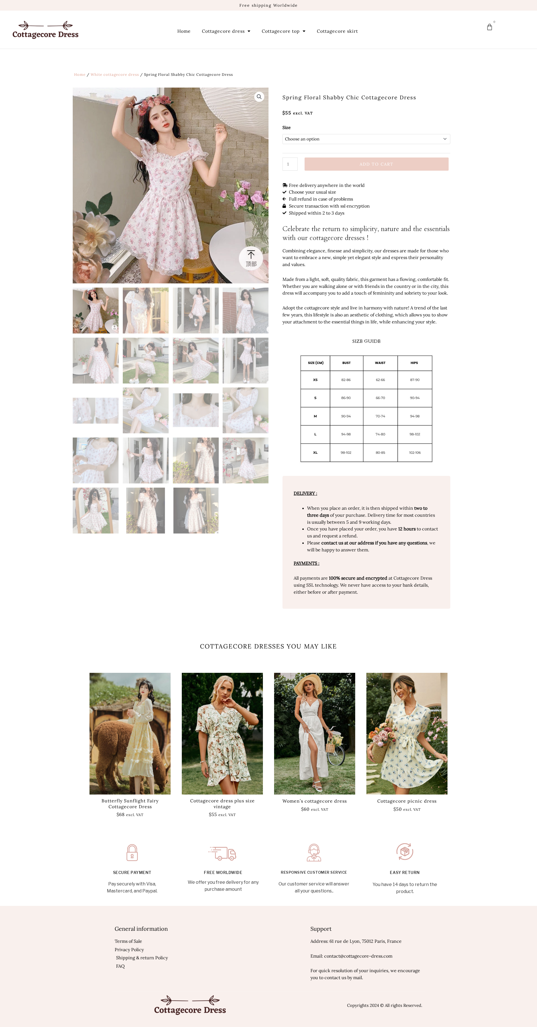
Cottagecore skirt (337, 31)
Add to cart (377, 164)
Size (286, 127)
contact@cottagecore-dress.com (358, 956)
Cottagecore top (281, 31)
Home (184, 31)
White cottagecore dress (115, 74)
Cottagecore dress (223, 31)
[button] (259, 97)
